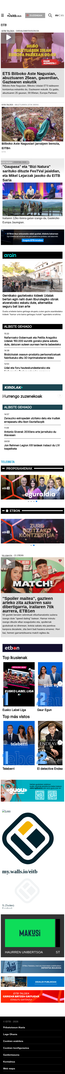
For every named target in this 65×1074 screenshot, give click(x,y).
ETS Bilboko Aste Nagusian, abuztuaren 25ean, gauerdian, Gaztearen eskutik (30, 77)
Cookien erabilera (13, 1041)
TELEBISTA (7, 462)
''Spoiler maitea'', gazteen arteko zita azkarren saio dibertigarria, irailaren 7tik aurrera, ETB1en (28, 604)
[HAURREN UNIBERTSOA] (30, 932)
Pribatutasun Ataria (14, 1027)
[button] (60, 273)
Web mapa (9, 1068)
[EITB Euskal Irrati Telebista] (14, 15)
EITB (3, 25)
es (62, 15)
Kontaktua (9, 1061)
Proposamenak (19, 468)
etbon (15, 510)
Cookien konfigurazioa (16, 1048)
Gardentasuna (11, 1054)
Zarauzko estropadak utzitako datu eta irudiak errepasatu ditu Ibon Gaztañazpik (32, 420)
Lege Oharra (10, 1034)
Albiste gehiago (18, 326)
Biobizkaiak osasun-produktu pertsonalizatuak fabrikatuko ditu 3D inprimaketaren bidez (32, 356)
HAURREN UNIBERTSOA (24, 952)
